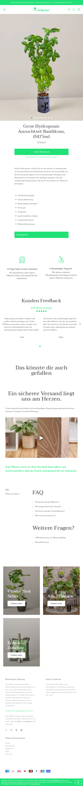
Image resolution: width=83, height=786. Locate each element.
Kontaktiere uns (42, 542)
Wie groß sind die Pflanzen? (47, 502)
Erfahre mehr (16, 603)
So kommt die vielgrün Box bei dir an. (19, 710)
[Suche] (74, 9)
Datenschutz (10, 746)
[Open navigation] (4, 9)
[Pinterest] (16, 730)
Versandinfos (22, 234)
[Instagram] (11, 730)
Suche (7, 743)
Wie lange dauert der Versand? (48, 506)
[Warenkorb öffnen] (79, 9)
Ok (78, 782)
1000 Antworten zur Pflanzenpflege (50, 537)
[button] (40, 346)
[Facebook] (6, 730)
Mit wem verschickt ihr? (45, 515)
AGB (7, 751)
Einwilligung (55, 780)
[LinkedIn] (21, 730)
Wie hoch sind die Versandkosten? (50, 511)
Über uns (8, 754)
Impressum (9, 748)
